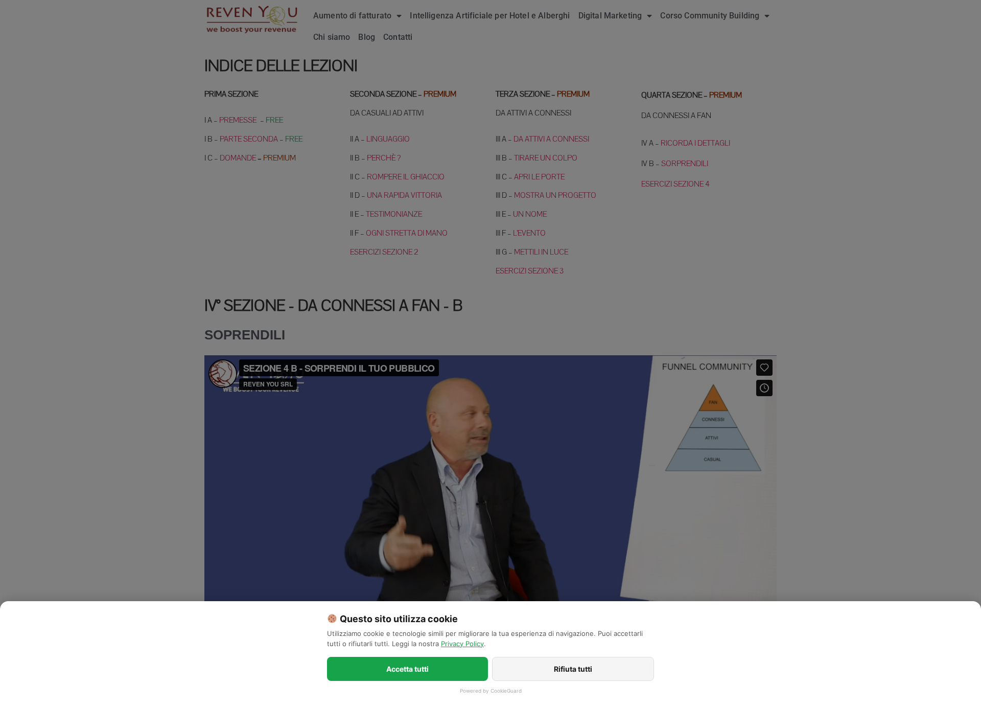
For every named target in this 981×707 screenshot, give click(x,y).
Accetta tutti (407, 669)
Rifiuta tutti (573, 669)
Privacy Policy (462, 644)
